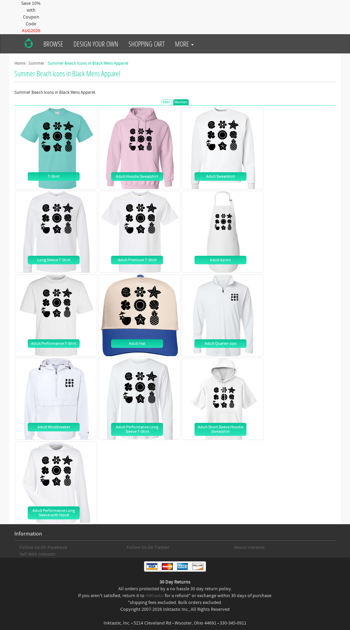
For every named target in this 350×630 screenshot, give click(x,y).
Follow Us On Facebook (43, 547)
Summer (36, 63)
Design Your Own (95, 43)
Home (19, 63)
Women (181, 102)
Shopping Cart (147, 43)
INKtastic (155, 596)
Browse (53, 43)
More (182, 43)
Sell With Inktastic (37, 554)
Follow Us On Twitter (147, 547)
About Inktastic (249, 547)
